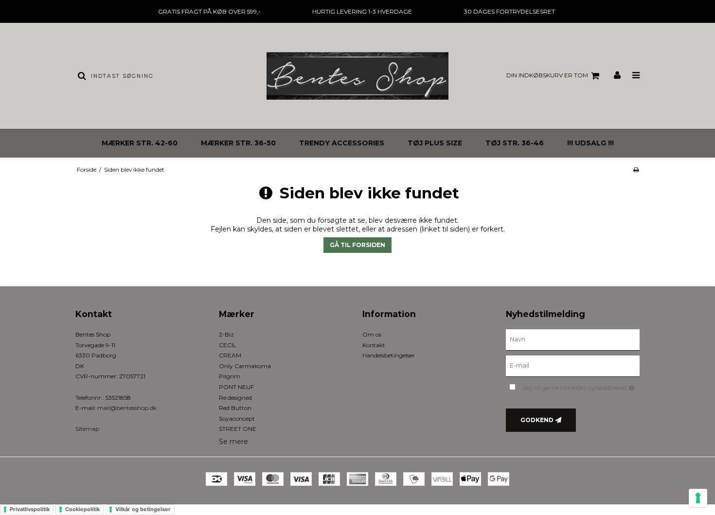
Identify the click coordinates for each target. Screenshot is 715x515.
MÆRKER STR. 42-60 (140, 143)
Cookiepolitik (82, 509)
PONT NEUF (236, 387)
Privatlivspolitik (30, 509)
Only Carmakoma (245, 366)
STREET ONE (237, 428)
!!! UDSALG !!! (590, 143)
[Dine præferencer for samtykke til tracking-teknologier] (698, 498)
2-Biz (226, 334)
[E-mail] (573, 365)
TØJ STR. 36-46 (514, 143)
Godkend (537, 420)
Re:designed (235, 397)
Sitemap (87, 428)
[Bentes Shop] (357, 76)
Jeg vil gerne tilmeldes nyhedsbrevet (581, 385)
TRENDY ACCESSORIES (341, 143)
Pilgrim (229, 376)
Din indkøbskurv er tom (547, 75)
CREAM (230, 355)
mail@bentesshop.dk (127, 407)
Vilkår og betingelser (143, 509)
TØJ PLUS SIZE (435, 143)
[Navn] (573, 339)
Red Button (235, 407)
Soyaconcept (237, 418)
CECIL (227, 345)
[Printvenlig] (636, 169)
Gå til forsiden (357, 245)
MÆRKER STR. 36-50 (238, 143)
